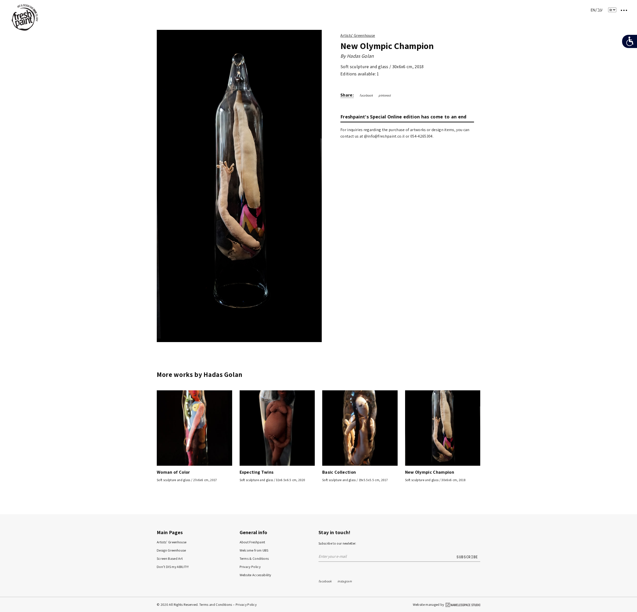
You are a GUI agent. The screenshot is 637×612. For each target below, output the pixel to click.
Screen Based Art (170, 558)
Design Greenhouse (171, 550)
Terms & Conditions (254, 558)
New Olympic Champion (429, 472)
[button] (316, 187)
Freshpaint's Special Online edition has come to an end (403, 117)
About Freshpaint (252, 542)
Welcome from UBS (254, 550)
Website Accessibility (255, 575)
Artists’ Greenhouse (171, 542)
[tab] (407, 116)
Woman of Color (173, 472)
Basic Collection (339, 472)
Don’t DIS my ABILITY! (173, 566)
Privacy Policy (250, 566)
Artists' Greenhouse (357, 35)
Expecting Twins (257, 472)
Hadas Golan (360, 56)
